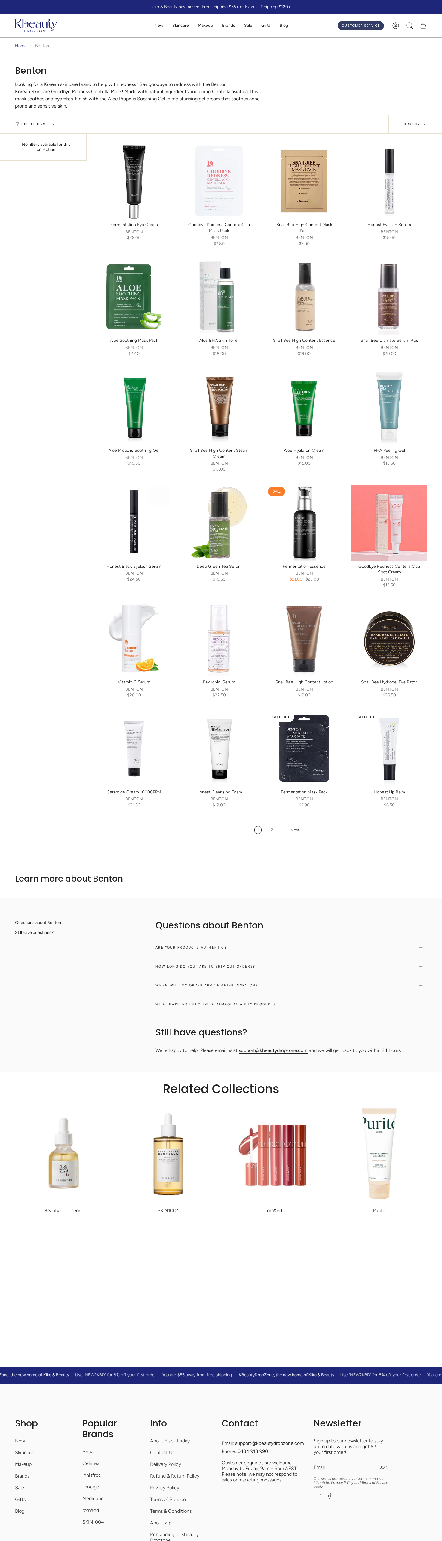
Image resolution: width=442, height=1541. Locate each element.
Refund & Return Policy (174, 1476)
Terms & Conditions (171, 1511)
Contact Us (162, 1452)
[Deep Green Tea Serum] (219, 523)
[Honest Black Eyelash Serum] (134, 523)
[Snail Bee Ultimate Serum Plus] (389, 297)
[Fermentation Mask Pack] (304, 748)
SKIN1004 (93, 1522)
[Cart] (423, 25)
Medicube (93, 1498)
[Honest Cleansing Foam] (219, 748)
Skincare (24, 1452)
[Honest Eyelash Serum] (389, 181)
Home (21, 45)
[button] (180, 26)
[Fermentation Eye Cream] (134, 181)
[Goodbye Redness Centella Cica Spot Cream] (389, 523)
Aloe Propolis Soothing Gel (136, 99)
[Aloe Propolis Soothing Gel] (134, 407)
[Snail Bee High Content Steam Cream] (219, 407)
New (20, 1441)
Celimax (90, 1463)
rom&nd (90, 1510)
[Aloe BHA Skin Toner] (219, 297)
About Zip (160, 1523)
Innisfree (91, 1475)
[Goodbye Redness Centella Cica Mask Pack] (219, 181)
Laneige (90, 1487)
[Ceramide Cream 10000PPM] (134, 748)
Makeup (23, 1464)
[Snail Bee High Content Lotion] (304, 638)
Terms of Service (168, 1499)
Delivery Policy (165, 1464)
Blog (19, 1511)
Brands (22, 1476)
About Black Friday (170, 1441)
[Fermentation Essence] (304, 523)
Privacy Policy (164, 1488)
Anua (88, 1451)
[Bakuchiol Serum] (219, 638)
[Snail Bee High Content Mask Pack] (304, 181)
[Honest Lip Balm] (389, 748)
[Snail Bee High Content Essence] (304, 297)
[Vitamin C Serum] (134, 638)
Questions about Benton (38, 922)
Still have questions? (34, 932)
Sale (19, 1488)
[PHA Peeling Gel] (389, 407)
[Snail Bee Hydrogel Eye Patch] (389, 638)
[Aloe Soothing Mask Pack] (134, 297)
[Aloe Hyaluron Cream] (304, 407)
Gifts (20, 1499)
